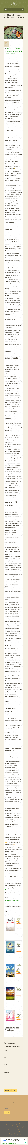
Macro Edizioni (18, 970)
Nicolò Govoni (19, 918)
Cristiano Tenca (18, 1010)
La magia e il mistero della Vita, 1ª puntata (13, 52)
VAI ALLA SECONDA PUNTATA (13, 900)
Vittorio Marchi (18, 987)
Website (6, 1065)
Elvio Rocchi (9, 48)
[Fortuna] (10, 918)
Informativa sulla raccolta (9, 1143)
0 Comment (17, 48)
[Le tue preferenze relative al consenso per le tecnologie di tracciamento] (25, 1142)
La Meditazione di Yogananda (18, 944)
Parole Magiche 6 (18, 1011)
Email (5, 1057)
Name (5, 1050)
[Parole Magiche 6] (10, 1010)
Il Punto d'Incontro (18, 1016)
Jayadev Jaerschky (18, 942)
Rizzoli (19, 920)
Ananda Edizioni (18, 949)
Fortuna (18, 919)
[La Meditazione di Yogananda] (10, 941)
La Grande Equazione (19, 989)
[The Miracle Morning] (10, 964)
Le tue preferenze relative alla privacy (15, 1140)
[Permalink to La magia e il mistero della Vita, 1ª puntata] (13, 39)
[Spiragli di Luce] (14, 3)
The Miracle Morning (19, 966)
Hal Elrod (18, 964)
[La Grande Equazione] (10, 987)
